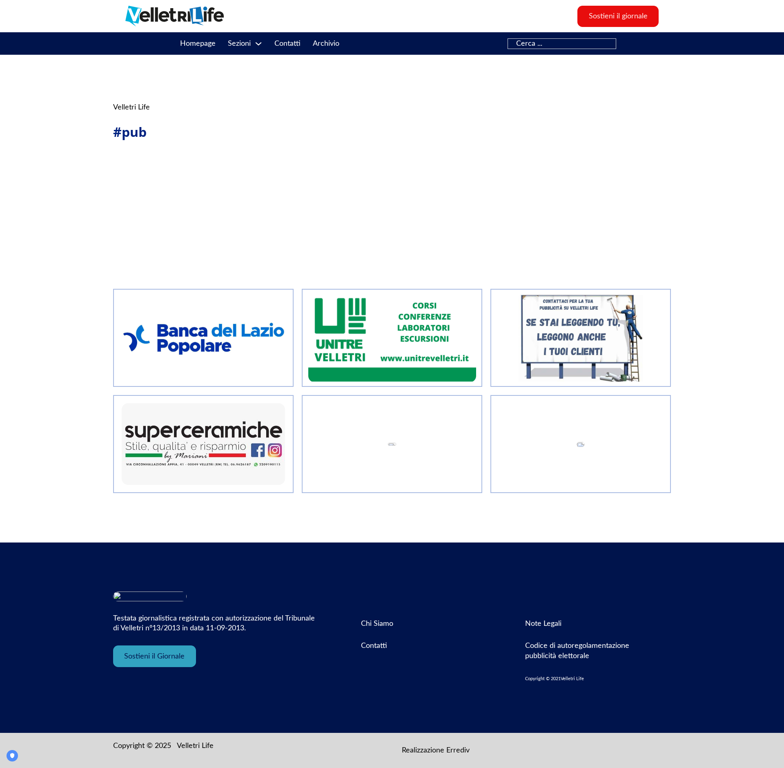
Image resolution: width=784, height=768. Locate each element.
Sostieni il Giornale (154, 656)
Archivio (326, 43)
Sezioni (239, 43)
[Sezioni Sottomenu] (258, 43)
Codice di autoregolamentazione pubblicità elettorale (577, 650)
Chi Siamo (377, 623)
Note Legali (543, 623)
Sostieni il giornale (618, 16)
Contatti (287, 43)
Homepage (198, 43)
